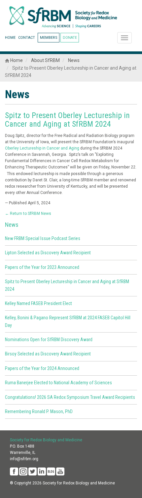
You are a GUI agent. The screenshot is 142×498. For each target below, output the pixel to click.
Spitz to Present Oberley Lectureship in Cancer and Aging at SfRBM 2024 (67, 120)
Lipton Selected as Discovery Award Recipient (48, 252)
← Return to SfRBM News (28, 213)
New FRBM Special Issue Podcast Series (42, 238)
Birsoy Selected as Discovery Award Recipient (48, 353)
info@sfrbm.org (24, 459)
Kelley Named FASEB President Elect (38, 303)
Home (16, 60)
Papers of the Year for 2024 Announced (42, 368)
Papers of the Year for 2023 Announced (42, 267)
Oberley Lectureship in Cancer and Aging (42, 148)
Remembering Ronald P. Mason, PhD (39, 411)
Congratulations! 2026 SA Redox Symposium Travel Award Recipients (70, 397)
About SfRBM (45, 60)
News (74, 60)
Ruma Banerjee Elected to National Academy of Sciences (58, 382)
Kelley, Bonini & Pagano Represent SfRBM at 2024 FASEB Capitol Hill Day (67, 321)
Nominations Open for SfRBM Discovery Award (48, 339)
